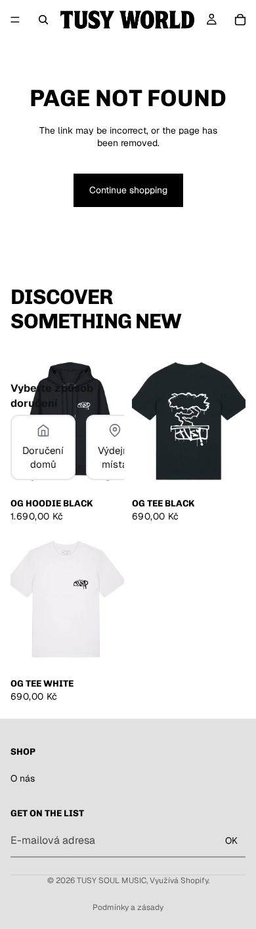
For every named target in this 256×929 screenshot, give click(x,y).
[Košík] (240, 19)
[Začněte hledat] (43, 19)
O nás (23, 778)
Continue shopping (128, 190)
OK (231, 840)
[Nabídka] (15, 20)
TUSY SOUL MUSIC (111, 880)
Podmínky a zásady (128, 907)
